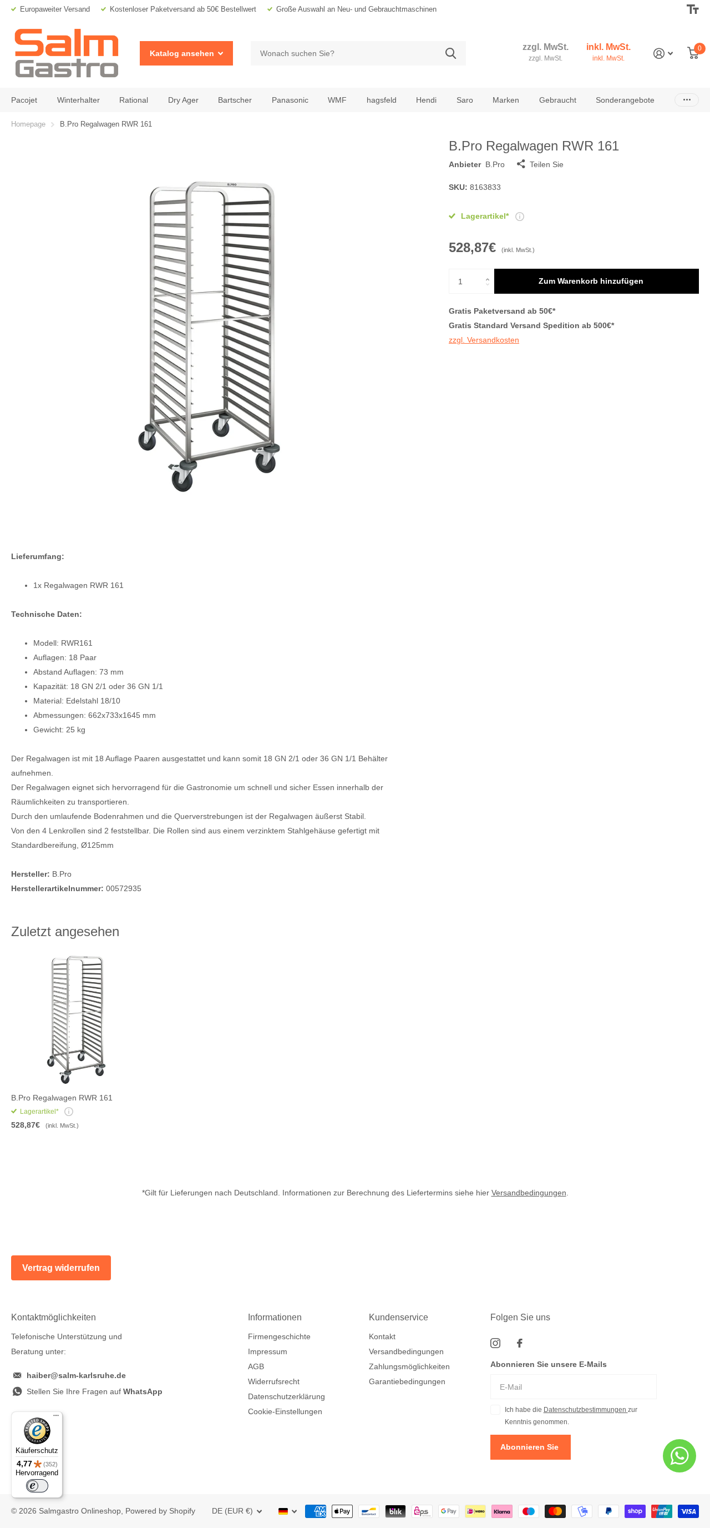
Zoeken (450, 53)
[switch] (37, 1485)
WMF (337, 100)
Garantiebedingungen (407, 1381)
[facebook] (520, 1343)
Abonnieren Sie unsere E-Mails (548, 1364)
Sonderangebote (625, 100)
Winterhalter (78, 100)
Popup (519, 216)
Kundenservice (398, 1317)
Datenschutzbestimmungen (586, 1410)
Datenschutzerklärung (286, 1396)
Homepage (28, 124)
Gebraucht (557, 100)
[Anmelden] (663, 53)
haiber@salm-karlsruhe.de (76, 1375)
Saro (465, 100)
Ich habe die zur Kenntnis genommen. (571, 1416)
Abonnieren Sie (530, 1446)
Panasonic (290, 100)
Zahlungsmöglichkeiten (409, 1366)
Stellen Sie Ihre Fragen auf (95, 1391)
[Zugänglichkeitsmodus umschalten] (693, 9)
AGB (256, 1366)
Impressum (267, 1351)
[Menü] (56, 1418)
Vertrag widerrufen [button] (61, 1268)
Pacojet (24, 100)
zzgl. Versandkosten (484, 339)
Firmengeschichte (279, 1336)
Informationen (275, 1317)
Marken (506, 100)
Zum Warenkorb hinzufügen (591, 281)
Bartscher (235, 100)
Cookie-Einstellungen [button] (285, 1411)
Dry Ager (183, 100)
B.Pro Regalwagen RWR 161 (62, 1097)
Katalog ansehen (183, 53)
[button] (490, 272)
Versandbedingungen (528, 1192)
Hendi (426, 100)
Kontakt (382, 1336)
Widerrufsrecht (274, 1381)
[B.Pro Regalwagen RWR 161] (76, 1019)
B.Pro (495, 164)
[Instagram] (495, 1343)
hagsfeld (382, 100)
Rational (133, 100)
